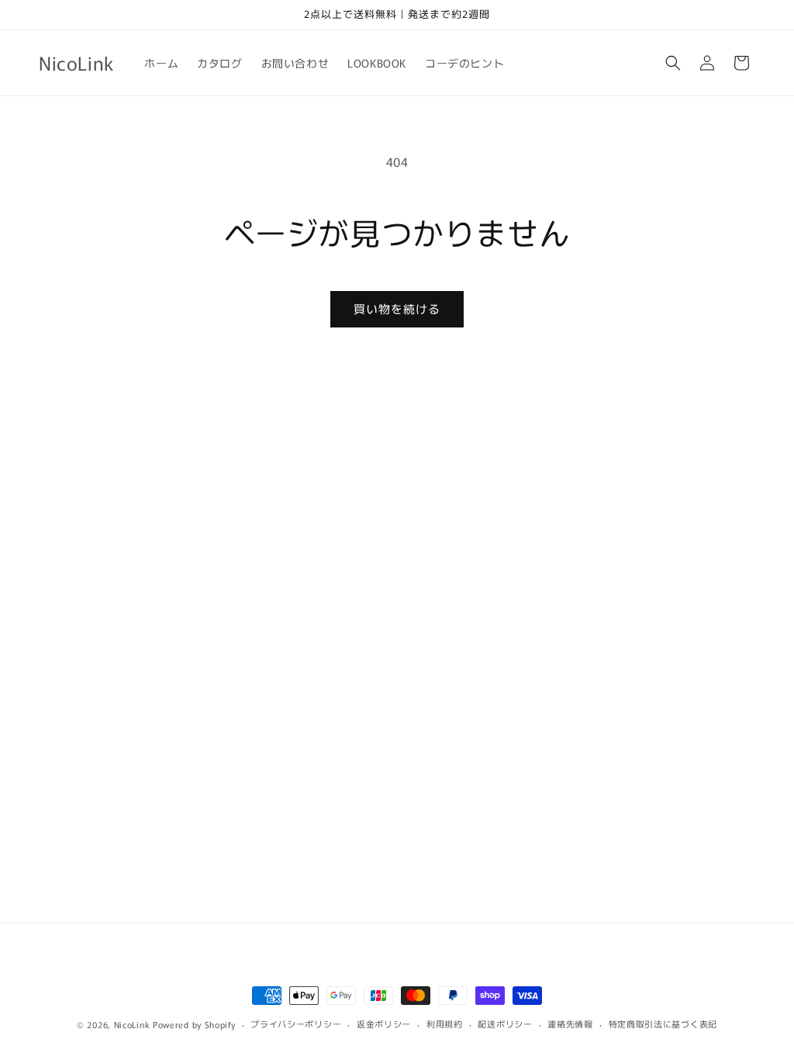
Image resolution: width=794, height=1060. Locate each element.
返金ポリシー (384, 1023)
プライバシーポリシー (295, 1023)
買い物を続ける (397, 308)
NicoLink (132, 1024)
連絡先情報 (570, 1023)
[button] (673, 63)
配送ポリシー (505, 1023)
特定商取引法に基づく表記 (663, 1023)
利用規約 (444, 1023)
